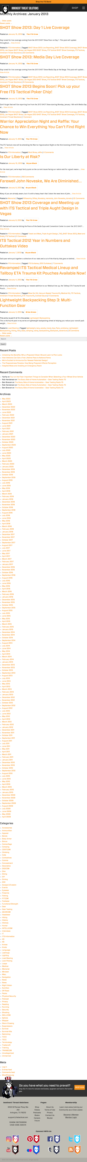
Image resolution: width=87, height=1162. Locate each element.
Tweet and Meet (34, 234)
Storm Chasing (8, 1023)
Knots (4, 947)
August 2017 (7, 545)
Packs (4, 993)
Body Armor (7, 839)
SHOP (75, 8)
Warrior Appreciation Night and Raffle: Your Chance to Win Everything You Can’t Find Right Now (42, 127)
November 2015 (8, 602)
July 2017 (6, 548)
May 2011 (5, 749)
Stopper (5, 1020)
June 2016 (6, 583)
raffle (40, 152)
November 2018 (8, 505)
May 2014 (6, 651)
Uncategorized (8, 1053)
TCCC (4, 1037)
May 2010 (6, 781)
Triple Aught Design (50, 234)
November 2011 (8, 733)
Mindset (5, 972)
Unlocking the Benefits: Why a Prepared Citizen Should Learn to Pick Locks (32, 355)
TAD (60, 234)
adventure (63, 331)
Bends (4, 836)
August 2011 (7, 741)
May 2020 (6, 456)
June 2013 (6, 681)
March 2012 (7, 722)
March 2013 (7, 689)
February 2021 (8, 431)
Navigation (6, 977)
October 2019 (7, 475)
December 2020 (8, 437)
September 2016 (8, 575)
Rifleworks (27, 198)
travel (49, 328)
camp (36, 331)
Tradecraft (6, 1045)
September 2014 (8, 640)
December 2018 (8, 502)
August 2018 (7, 513)
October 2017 (7, 540)
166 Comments (28, 177)
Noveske (41, 198)
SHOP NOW (79, 1087)
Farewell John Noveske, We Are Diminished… (41, 181)
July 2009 (6, 809)
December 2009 (8, 795)
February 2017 (8, 561)
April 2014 (6, 654)
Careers (37, 1118)
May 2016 (6, 586)
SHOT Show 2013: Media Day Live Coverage (39, 57)
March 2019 (7, 494)
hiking (13, 331)
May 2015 (6, 619)
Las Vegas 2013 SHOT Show (35, 50)
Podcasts (37, 1113)
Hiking (4, 917)
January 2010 (7, 792)
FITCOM (5, 898)
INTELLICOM (7, 928)
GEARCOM (6, 912)
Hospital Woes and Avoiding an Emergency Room (22, 366)
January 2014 (7, 662)
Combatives (7, 858)
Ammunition (7, 830)
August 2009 (7, 806)
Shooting (5, 1012)
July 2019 (6, 483)
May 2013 (6, 684)
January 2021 (7, 434)
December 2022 (8, 407)
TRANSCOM (7, 1050)
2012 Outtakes (45, 263)
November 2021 (8, 420)
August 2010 (7, 773)
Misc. (4, 974)
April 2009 (6, 817)
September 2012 (8, 705)
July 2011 (5, 743)
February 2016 (8, 594)
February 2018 (8, 529)
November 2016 (8, 570)
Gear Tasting (7, 909)
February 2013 (8, 692)
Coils (4, 855)
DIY (3, 877)
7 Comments (58, 263)
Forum (37, 1121)
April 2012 (6, 719)
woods (43, 328)
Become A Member (71, 1115)
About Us (50, 1107)
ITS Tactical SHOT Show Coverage (60, 50)
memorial (49, 198)
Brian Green (31, 312)
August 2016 (7, 578)
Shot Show (32, 152)
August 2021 (7, 423)
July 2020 (6, 450)
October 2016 (7, 572)
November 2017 (8, 537)
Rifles (34, 198)
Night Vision (7, 985)
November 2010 (8, 765)
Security (5, 1010)
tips (53, 328)
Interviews (6, 931)
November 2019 (8, 472)
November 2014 (8, 635)
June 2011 (6, 746)
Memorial (11, 198)
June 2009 (6, 811)
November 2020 (8, 439)
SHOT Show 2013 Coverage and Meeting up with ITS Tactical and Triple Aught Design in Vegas (39, 208)
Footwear (5, 901)
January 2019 (7, 499)
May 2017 (6, 553)
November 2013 (8, 667)
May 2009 (6, 814)
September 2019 (8, 477)
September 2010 (8, 771)
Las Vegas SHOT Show (14, 50)
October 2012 (7, 703)
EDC (4, 882)
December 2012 (8, 697)
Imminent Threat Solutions (10, 53)
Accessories (7, 828)
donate (69, 198)
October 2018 (7, 507)
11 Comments (53, 296)
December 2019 (8, 469)
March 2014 (7, 657)
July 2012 (6, 711)
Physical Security (9, 996)
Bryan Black (31, 163)
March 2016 (7, 591)
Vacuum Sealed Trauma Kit (49, 293)
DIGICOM (5, 868)
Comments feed (8, 1072)
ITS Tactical (79, 50)
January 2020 (8, 467)
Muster (50, 1118)
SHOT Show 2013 (70, 234)
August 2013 (7, 676)
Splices (5, 1018)
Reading (5, 1004)
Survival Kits (7, 1031)
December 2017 (8, 534)
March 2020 (7, 461)
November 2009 (8, 798)
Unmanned (6, 1056)
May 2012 (6, 716)
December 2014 (8, 632)
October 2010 (7, 768)
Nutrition (5, 988)
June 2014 (6, 648)
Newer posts (6, 23)
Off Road (5, 991)
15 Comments (28, 82)
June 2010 (6, 779)
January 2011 (7, 760)
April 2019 (6, 491)
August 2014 (7, 643)
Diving (4, 874)
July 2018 (6, 515)
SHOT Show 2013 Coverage (66, 48)
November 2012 (8, 700)
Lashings (6, 953)
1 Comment (27, 117)
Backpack (54, 331)
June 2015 (6, 616)
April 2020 (6, 458)
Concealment (7, 863)
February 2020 (8, 464)
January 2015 (7, 629)
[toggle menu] (83, 8)
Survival (5, 1029)
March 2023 (7, 404)
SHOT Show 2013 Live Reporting (41, 48)
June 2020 (6, 453)
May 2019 (6, 488)
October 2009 (7, 800)
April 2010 (6, 784)
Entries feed (7, 1070)
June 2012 (6, 714)
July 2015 (6, 613)
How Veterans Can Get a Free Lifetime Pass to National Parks (26, 358)
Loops (4, 963)
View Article (15, 43)
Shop (37, 1107)
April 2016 (6, 589)
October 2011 (7, 735)
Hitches (5, 923)
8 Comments (74, 331)
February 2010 (8, 790)
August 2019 (7, 480)
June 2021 (6, 426)
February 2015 (8, 627)
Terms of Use (50, 1110)
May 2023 (6, 399)
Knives (4, 945)
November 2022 (8, 409)
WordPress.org (8, 1075)
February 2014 (8, 659)
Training (5, 1048)
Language (6, 950)
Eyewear (5, 890)
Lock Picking (7, 961)
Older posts (5, 21)
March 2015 (7, 624)
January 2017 (7, 564)
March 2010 (7, 787)
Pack (58, 328)
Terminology (7, 1042)
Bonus (4, 841)
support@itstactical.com (18, 1117)
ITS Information (14, 48)
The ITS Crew (32, 34)
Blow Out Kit (33, 293)
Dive (4, 871)
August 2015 (7, 610)
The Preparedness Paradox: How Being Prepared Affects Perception (29, 363)
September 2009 (9, 803)
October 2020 (7, 442)
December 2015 (8, 600)
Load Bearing (13, 328)
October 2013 (7, 670)
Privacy (5, 1001)
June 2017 (6, 551)
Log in (4, 1067)
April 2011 (6, 752)
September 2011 (8, 738)
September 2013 (8, 673)
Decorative (6, 866)
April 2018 (6, 524)
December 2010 (8, 762)
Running (5, 1007)
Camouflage (7, 844)
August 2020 (7, 447)
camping (29, 331)
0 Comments (48, 152)
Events (5, 887)
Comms (5, 860)
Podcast (5, 999)
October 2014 (7, 638)
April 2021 (6, 428)
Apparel (5, 833)
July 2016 (6, 581)
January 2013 (7, 695)
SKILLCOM (6, 1015)
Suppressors (7, 1026)
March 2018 (7, 526)
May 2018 (6, 521)
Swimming (6, 1034)
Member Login (71, 1117)
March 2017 (6, 559)
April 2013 (6, 686)
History (5, 920)
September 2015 (8, 608)
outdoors (64, 328)
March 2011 (6, 754)
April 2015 (6, 621)
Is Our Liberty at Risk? (20, 157)
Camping (5, 847)
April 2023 (6, 401)
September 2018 (8, 510)
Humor (5, 926)
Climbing (5, 852)
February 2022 (8, 415)
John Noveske (59, 198)
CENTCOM (6, 849)
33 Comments (28, 53)
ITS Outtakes (33, 263)
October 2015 (7, 605)
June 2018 (6, 518)
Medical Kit (65, 293)
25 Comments (78, 198)
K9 (3, 939)
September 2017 (8, 543)
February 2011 (7, 757)
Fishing (5, 896)
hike (19, 331)
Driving (5, 879)
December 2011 (8, 730)
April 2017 (6, 556)
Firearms (5, 893)
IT (3, 934)
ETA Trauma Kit (28, 296)
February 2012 (8, 724)
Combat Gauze (41, 296)
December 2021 (8, 418)
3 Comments (21, 236)
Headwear (6, 915)
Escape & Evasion (9, 885)
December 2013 (8, 665)
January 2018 (7, 532)
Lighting (5, 955)
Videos (37, 1110)
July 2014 (6, 646)
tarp (38, 328)
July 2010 (6, 776)
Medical (5, 966)
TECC (4, 1040)
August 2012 (7, 708)
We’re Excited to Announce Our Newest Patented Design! (25, 360)
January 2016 (7, 597)
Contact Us (49, 1115)
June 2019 (6, 486)
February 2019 (8, 496)
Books (37, 1115)
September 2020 (9, 445)
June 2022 (6, 412)
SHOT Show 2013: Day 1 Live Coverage (34, 28)
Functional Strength (10, 904)
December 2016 (8, 567)
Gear (23, 331)
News (4, 980)
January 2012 (7, 727)
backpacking (44, 331)
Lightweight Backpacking (40, 318)
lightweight (31, 328)
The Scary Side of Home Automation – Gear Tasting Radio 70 (42, 379)
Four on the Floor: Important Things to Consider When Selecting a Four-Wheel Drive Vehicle (46, 377)
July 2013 (6, 678)
